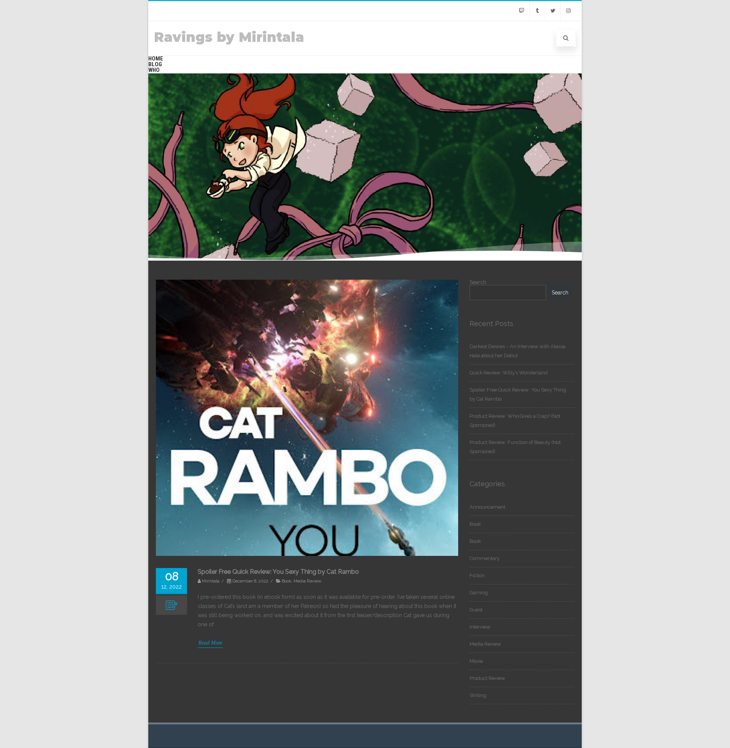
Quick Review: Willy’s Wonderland (509, 373)
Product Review (487, 678)
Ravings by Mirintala (229, 37)
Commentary (485, 558)
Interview (480, 627)
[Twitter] (552, 11)
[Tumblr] (537, 11)
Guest (476, 610)
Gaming (479, 592)
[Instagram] (568, 11)
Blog (155, 64)
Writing (478, 695)
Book (286, 581)
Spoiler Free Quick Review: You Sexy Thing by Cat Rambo (278, 571)
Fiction (477, 575)
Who (154, 70)
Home (155, 58)
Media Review (307, 581)
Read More (210, 643)
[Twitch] (521, 11)
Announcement (487, 507)
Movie (476, 661)
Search (478, 282)
